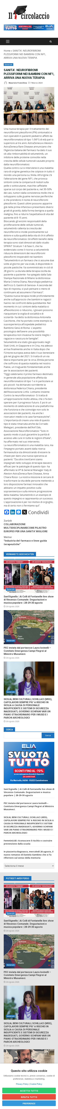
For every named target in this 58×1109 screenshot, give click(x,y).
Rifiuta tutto (29, 1097)
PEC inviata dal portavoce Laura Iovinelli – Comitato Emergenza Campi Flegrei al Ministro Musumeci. (29, 627)
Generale (8, 65)
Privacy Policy (22, 1084)
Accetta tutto (29, 1090)
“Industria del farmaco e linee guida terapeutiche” (25, 540)
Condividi (38, 512)
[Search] (51, 41)
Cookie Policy (36, 1084)
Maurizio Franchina (17, 83)
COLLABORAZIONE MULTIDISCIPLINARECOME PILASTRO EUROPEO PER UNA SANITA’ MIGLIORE (25, 526)
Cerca (9, 729)
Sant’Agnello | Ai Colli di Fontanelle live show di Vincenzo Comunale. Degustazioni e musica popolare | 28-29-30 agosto (29, 576)
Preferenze (29, 1103)
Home (7, 50)
